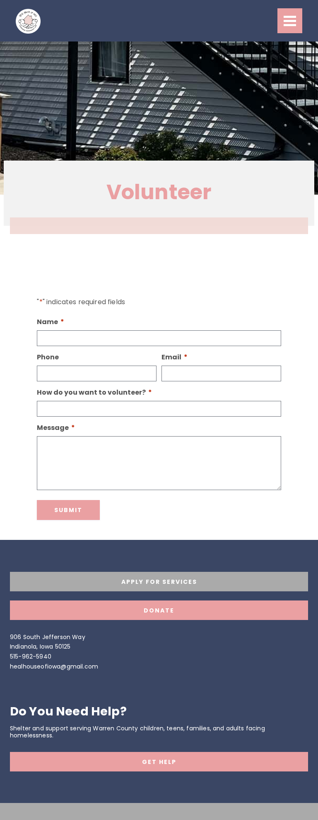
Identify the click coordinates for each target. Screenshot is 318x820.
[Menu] (289, 20)
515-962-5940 (30, 656)
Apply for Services (159, 582)
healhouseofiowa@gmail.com (54, 666)
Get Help (159, 762)
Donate (159, 610)
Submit (68, 510)
